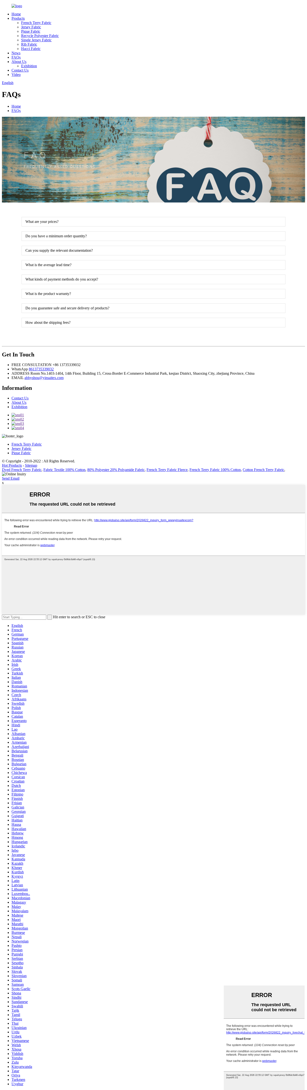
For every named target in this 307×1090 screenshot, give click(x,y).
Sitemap (31, 465)
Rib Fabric (29, 44)
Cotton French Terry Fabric (263, 470)
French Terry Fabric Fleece (167, 470)
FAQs (16, 57)
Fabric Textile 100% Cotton (64, 470)
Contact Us (20, 70)
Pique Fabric (30, 31)
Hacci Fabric (31, 49)
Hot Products (12, 465)
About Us (19, 62)
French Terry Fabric (36, 23)
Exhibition (29, 66)
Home (16, 14)
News (16, 53)
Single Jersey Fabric (36, 40)
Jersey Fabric (31, 27)
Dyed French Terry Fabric (21, 470)
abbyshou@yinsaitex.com (44, 378)
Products (18, 18)
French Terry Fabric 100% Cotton (215, 470)
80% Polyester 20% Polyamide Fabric (116, 470)
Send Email (10, 478)
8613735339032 (41, 369)
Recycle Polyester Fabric (40, 36)
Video (16, 75)
